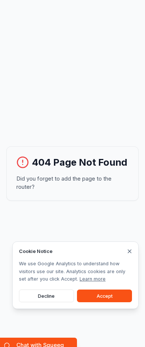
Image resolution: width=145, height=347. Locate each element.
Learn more (93, 279)
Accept (105, 296)
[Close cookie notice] (129, 251)
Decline (46, 296)
